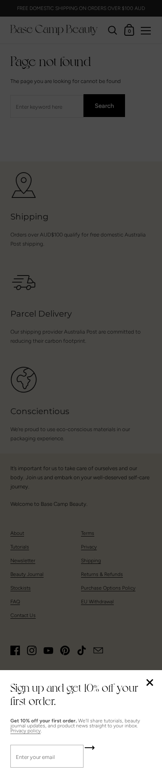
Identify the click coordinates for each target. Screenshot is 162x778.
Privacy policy (25, 731)
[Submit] (90, 751)
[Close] (149, 683)
